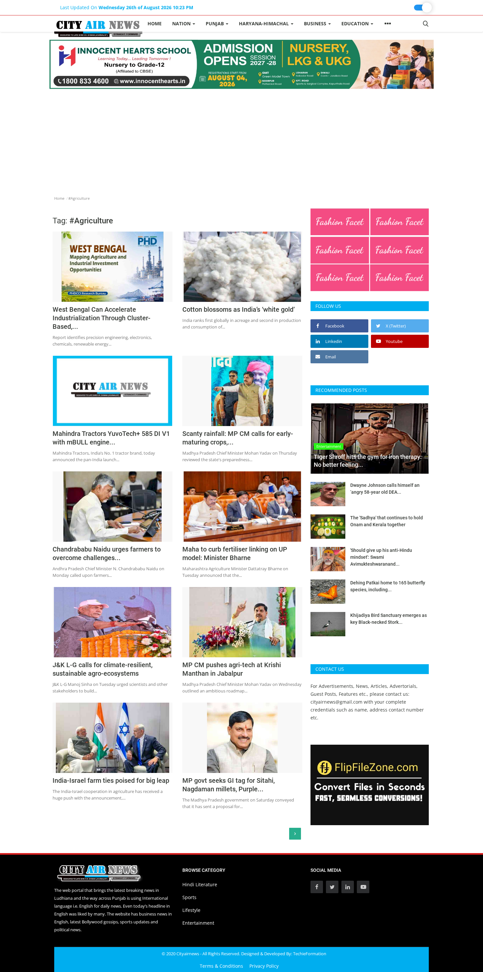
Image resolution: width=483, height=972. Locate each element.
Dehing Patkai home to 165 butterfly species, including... (387, 586)
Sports (189, 897)
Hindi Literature (199, 884)
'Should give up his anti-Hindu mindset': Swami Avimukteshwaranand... (381, 557)
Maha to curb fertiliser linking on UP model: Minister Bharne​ (234, 553)
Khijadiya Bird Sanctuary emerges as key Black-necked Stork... (388, 619)
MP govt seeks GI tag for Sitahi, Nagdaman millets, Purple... (228, 785)
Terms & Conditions (221, 966)
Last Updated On (126, 7)
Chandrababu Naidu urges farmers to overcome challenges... (107, 553)
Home (155, 23)
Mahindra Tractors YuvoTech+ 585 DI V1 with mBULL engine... (111, 438)
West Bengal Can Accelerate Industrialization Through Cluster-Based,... (101, 317)
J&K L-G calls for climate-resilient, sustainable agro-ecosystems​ (102, 669)
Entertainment (198, 923)
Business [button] (316, 23)
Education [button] (355, 23)
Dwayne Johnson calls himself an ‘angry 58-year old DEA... (385, 489)
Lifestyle (191, 910)
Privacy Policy (264, 966)
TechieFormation (309, 954)
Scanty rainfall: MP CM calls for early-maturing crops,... (237, 438)
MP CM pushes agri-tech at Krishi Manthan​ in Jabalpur (231, 669)
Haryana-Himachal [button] (264, 23)
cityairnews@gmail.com (336, 702)
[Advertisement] (241, 138)
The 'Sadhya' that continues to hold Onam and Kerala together (386, 521)
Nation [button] (182, 23)
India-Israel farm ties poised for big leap (111, 780)
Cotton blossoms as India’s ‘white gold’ (238, 309)
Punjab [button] (215, 23)
